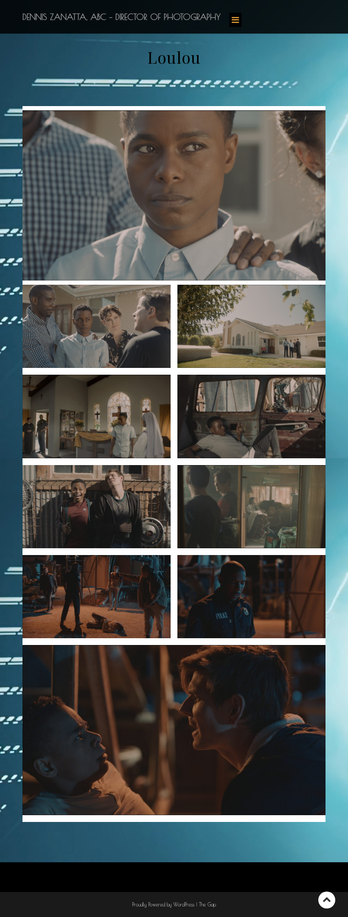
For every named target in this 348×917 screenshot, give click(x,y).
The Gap (207, 904)
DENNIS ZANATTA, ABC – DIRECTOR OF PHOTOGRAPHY (121, 17)
